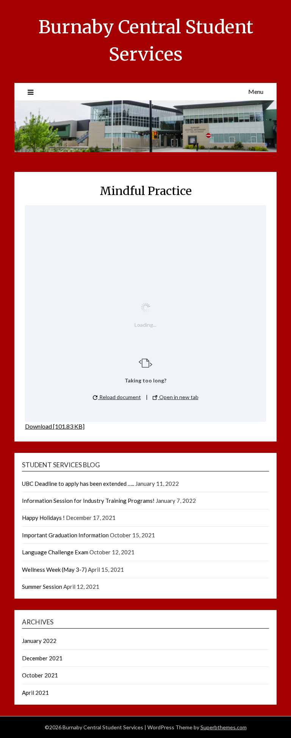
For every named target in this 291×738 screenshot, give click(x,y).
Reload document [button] (119, 397)
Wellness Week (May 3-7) (54, 569)
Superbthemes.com (223, 727)
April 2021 (35, 692)
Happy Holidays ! (43, 517)
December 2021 (42, 658)
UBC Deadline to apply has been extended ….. (78, 483)
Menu (255, 91)
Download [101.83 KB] (54, 426)
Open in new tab (178, 397)
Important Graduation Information (65, 535)
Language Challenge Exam (55, 552)
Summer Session (42, 586)
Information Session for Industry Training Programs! (88, 500)
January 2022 (39, 640)
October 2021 (40, 675)
